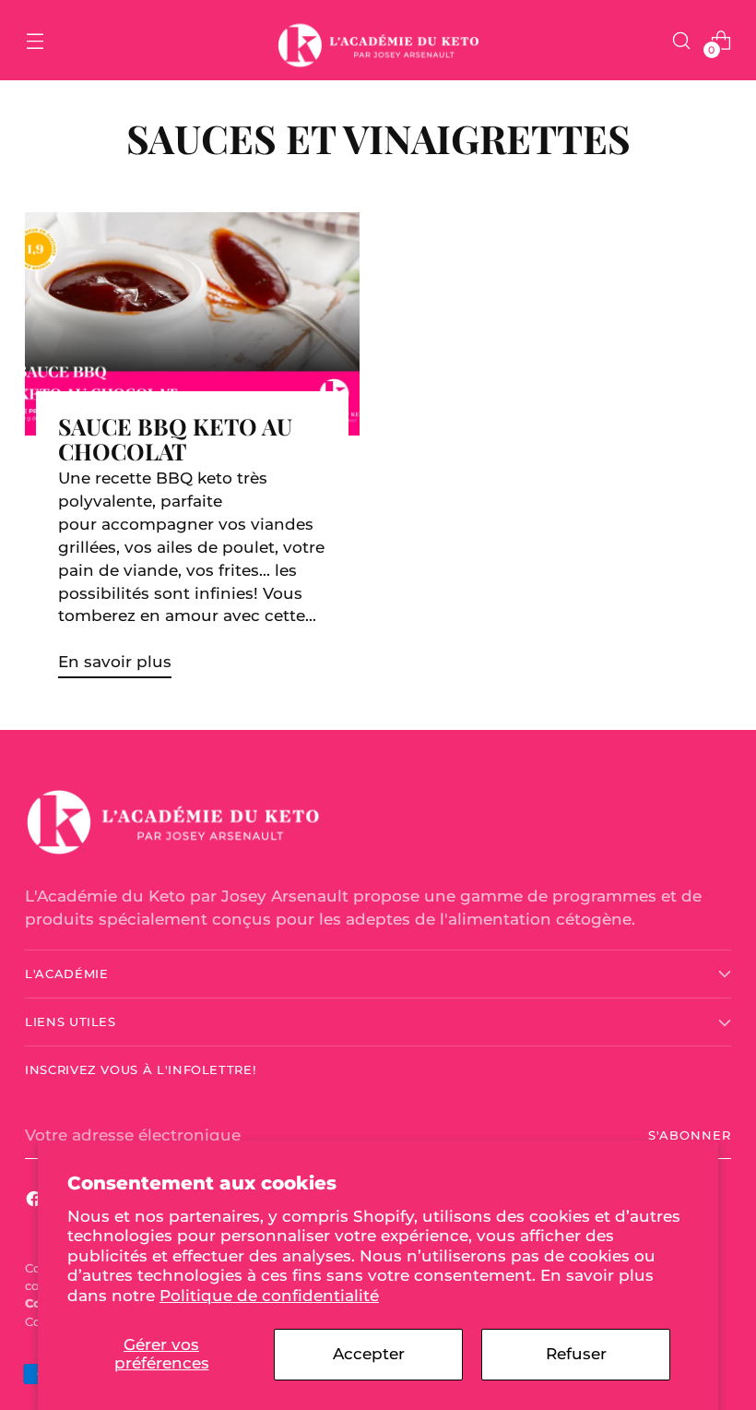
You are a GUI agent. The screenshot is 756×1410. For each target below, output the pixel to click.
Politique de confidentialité (269, 1295)
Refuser (576, 1353)
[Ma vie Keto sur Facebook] (36, 1201)
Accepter (369, 1353)
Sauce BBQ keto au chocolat (175, 438)
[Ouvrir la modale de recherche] (682, 40)
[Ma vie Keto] (378, 40)
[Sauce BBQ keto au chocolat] (192, 324)
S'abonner (689, 1135)
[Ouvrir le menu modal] (34, 40)
